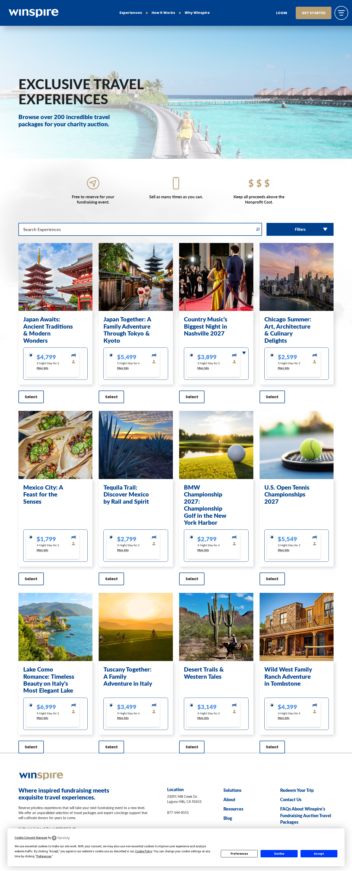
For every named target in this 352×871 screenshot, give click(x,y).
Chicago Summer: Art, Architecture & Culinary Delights (287, 329)
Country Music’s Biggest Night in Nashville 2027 (205, 326)
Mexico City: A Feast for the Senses (43, 494)
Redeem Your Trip (297, 790)
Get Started (314, 13)
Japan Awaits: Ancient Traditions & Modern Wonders (48, 329)
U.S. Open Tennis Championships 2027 (286, 494)
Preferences (239, 853)
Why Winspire (197, 13)
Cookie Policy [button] (143, 851)
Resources (233, 808)
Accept (319, 853)
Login (281, 13)
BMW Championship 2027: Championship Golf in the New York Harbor (205, 504)
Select (31, 397)
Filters (300, 229)
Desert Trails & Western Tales (204, 672)
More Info (42, 368)
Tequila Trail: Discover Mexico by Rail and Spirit (126, 494)
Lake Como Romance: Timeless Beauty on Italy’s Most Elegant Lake (48, 679)
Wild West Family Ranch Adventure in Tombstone (288, 676)
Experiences (130, 13)
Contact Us (290, 799)
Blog (227, 818)
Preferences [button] (43, 856)
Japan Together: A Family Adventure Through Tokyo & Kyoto (127, 329)
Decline (279, 853)
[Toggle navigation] (341, 13)
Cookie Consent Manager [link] (31, 837)
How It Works (163, 13)
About (229, 799)
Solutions (232, 790)
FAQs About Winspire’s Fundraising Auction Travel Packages (305, 815)
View (55, 300)
